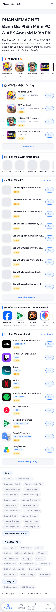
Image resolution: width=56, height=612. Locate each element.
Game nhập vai (29, 505)
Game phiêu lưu (12, 510)
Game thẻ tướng (12, 521)
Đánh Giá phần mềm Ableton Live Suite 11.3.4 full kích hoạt (28, 187)
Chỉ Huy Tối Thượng (27, 118)
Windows (45, 574)
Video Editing (28, 574)
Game (8, 473)
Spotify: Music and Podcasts (27, 393)
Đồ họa (42, 553)
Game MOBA (10, 505)
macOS (40, 558)
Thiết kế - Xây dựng (14, 569)
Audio (38, 548)
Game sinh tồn (32, 510)
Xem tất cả (26, 146)
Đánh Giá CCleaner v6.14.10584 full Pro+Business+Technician (28, 248)
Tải (49, 95)
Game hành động (30, 495)
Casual (8, 479)
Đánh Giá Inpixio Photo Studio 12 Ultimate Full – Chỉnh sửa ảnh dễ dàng (28, 260)
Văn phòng (10, 574)
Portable (45, 564)
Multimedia (10, 564)
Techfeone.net (10, 587)
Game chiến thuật (34, 484)
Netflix (16, 380)
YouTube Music (20, 406)
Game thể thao (29, 516)
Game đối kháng (12, 489)
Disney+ (17, 367)
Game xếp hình (31, 526)
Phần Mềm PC (11, 542)
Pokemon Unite (24, 91)
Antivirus (26, 548)
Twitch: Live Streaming (24, 353)
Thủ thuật (34, 569)
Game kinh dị (11, 500)
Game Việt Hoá (11, 526)
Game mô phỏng (31, 500)
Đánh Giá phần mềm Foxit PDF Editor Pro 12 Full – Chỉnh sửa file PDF (28, 235)
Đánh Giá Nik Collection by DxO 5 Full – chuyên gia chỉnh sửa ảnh (28, 223)
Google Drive (19, 446)
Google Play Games (22, 420)
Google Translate (21, 433)
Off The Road (24, 105)
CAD (7, 553)
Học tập (27, 558)
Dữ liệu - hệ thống (24, 553)
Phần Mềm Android (16, 533)
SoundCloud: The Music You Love (28, 340)
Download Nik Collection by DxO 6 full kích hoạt (28, 211)
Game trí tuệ (31, 521)
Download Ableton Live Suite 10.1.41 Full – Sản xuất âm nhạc (28, 199)
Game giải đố (11, 495)
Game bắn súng (12, 484)
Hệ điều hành (11, 558)
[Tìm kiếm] (52, 4)
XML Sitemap (28, 587)
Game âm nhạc (24, 479)
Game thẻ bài (11, 516)
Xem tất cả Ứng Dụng (26, 461)
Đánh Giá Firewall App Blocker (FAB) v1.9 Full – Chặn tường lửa (28, 272)
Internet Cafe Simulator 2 (30, 131)
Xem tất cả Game (26, 297)
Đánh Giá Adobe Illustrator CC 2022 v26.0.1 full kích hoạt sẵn (28, 284)
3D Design (10, 548)
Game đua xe (31, 489)
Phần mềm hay (28, 564)
